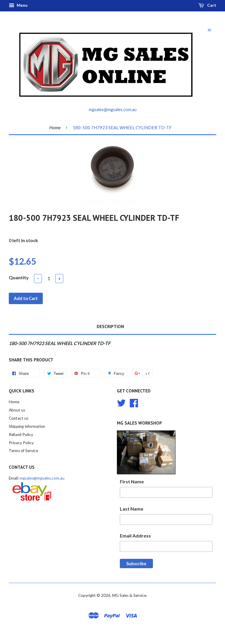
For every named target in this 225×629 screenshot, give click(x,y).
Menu (22, 5)
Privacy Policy (21, 442)
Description (110, 326)
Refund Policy (21, 434)
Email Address (135, 535)
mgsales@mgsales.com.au (42, 478)
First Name (132, 481)
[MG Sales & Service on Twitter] (121, 402)
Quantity (19, 277)
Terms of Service (23, 450)
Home (55, 127)
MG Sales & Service (129, 595)
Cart (211, 5)
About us (17, 410)
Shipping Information (27, 426)
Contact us (18, 418)
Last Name (131, 508)
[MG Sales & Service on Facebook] (133, 402)
